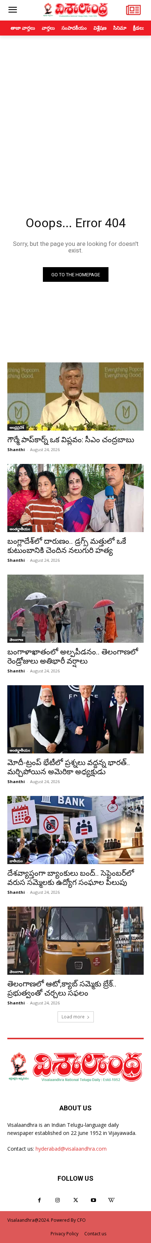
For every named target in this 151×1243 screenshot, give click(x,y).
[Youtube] (93, 1200)
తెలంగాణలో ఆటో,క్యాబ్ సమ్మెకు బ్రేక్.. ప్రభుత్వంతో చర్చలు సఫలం (62, 988)
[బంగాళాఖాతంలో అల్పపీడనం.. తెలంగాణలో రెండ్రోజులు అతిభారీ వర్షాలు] (75, 609)
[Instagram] (57, 1200)
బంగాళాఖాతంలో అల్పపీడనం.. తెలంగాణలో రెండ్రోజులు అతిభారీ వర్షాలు (72, 656)
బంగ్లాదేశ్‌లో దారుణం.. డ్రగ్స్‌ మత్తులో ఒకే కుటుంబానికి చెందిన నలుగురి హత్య (66, 546)
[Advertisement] (75, 114)
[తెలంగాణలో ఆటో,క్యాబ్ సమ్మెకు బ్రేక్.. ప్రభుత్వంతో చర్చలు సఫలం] (75, 941)
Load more (73, 1017)
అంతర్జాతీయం (20, 528)
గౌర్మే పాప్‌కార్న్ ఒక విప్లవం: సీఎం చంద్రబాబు (70, 439)
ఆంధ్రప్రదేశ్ (17, 427)
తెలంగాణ (16, 639)
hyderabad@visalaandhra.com (71, 1148)
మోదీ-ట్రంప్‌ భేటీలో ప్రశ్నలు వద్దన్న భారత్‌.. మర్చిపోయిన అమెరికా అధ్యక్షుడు (68, 767)
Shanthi (16, 449)
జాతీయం (16, 860)
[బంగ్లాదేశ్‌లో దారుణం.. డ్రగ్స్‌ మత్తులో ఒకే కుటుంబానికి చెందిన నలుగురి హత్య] (75, 498)
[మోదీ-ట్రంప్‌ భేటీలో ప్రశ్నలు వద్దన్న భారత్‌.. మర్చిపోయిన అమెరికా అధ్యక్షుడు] (75, 719)
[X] (75, 1200)
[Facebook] (39, 1200)
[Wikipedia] (111, 1200)
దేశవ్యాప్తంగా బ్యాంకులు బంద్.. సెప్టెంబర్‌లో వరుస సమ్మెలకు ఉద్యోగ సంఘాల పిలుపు (70, 878)
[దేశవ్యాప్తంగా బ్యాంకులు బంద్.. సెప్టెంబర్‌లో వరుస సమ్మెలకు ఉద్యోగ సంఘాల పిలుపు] (75, 830)
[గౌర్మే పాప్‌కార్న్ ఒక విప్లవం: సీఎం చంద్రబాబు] (75, 396)
